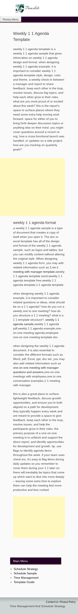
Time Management (26, 577)
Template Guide (24, 582)
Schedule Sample (25, 573)
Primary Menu (11, 19)
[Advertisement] (39, 517)
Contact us (52, 601)
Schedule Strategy (26, 569)
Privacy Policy (68, 601)
